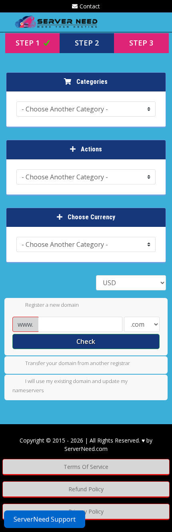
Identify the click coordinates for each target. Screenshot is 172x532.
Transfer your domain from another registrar (77, 363)
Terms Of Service (86, 466)
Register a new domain (52, 304)
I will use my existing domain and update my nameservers (70, 385)
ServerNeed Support (45, 519)
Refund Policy (86, 489)
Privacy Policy (86, 511)
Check (85, 341)
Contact (90, 6)
